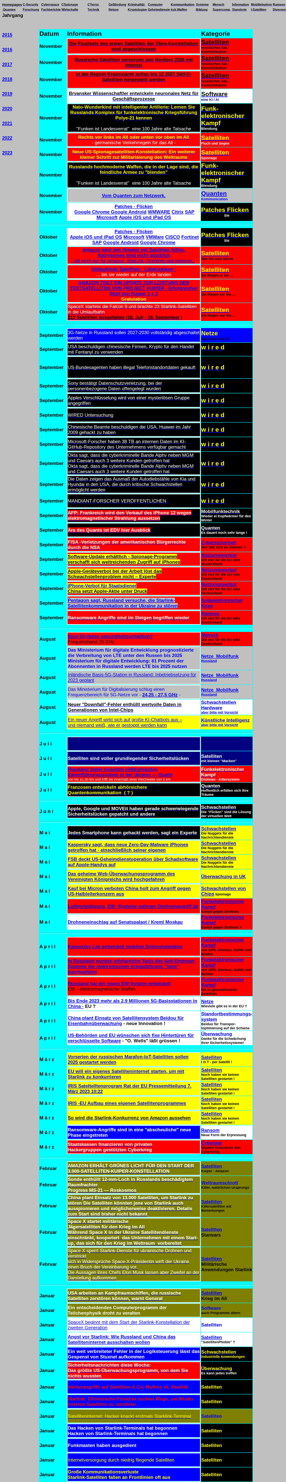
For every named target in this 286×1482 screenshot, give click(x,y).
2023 (7, 152)
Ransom (210, 1130)
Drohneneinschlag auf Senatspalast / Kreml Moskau (125, 922)
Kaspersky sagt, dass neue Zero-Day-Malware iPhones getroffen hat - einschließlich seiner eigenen (128, 847)
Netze (207, 1001)
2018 (7, 79)
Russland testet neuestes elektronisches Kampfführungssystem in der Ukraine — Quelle (120, 772)
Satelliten (211, 1057)
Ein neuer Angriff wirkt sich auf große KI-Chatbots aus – (125, 719)
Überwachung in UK (223, 876)
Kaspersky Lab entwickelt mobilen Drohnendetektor (125, 946)
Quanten (214, 193)
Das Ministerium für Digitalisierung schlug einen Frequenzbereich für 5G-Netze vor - (116, 692)
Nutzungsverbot (219, 555)
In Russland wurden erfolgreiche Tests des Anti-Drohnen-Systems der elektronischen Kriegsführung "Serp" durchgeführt (132, 966)
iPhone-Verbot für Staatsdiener (102, 585)
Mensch (209, 635)
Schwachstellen (218, 828)
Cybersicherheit (218, 542)
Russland (209, 661)
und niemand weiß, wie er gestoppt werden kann (117, 725)
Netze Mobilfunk (220, 656)
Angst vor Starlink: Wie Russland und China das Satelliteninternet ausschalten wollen (121, 1339)
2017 (7, 64)
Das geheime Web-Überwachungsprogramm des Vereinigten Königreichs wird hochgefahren (121, 876)
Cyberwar (211, 1143)
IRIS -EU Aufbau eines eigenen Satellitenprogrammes (127, 1103)
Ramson (210, 613)
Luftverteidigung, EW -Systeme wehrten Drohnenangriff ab (133, 906)
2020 (7, 108)
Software (211, 1308)
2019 (7, 93)
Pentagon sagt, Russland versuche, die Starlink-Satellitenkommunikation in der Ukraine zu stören (123, 603)
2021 (7, 123)
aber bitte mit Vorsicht (219, 712)
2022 (7, 138)
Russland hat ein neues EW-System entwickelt (119, 983)
